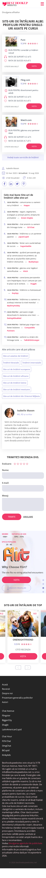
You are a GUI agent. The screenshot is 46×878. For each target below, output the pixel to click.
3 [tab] (43, 588)
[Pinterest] (23, 183)
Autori (5, 702)
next (28, 667)
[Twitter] (17, 183)
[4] (24, 463)
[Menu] (42, 3)
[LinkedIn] (10, 183)
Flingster (6, 715)
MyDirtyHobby (13, 305)
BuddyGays (33, 262)
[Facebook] (4, 183)
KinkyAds (6, 755)
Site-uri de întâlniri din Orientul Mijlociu (21, 396)
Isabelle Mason (25, 410)
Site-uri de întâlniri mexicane (16, 389)
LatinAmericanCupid (12, 729)
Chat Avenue (8, 710)
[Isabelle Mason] (9, 413)
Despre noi (7, 693)
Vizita (34, 66)
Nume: (5, 470)
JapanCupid (24, 237)
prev (18, 667)
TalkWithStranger (31, 340)
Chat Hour (7, 736)
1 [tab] (43, 580)
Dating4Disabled (14, 318)
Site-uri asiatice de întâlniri (15, 356)
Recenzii (6, 689)
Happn (27, 205)
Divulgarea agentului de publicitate (25, 843)
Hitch (25, 271)
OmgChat (6, 745)
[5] (27, 463)
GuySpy (15, 293)
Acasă (5, 684)
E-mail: (5, 482)
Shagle (5, 724)
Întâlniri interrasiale (31, 362)
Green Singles (27, 218)
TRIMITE (11, 516)
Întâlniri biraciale (11, 362)
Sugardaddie (25, 246)
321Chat (30, 227)
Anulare (28, 516)
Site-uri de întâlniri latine (14, 382)
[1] (14, 463)
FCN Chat (6, 741)
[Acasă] (17, 4)
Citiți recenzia (23, 649)
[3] (21, 463)
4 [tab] (43, 592)
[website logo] (11, 41)
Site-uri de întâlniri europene (16, 369)
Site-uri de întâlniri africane (15, 376)
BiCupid (5, 750)
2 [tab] (43, 584)
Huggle (33, 283)
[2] (17, 463)
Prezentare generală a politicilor (17, 697)
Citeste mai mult (11, 66)
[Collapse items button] (23, 157)
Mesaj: (5, 495)
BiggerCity (7, 720)
